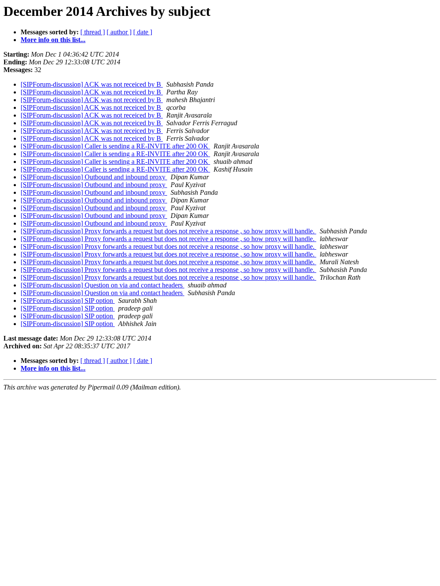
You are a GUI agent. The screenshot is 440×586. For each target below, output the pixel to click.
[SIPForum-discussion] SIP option (68, 300)
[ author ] (119, 32)
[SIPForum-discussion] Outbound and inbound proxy (94, 177)
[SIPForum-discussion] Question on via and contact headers (102, 285)
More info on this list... (53, 39)
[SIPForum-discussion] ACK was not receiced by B (92, 84)
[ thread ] (92, 32)
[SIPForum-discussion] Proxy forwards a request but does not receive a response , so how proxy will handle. (168, 231)
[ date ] (142, 32)
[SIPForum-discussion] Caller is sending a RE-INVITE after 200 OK (115, 146)
